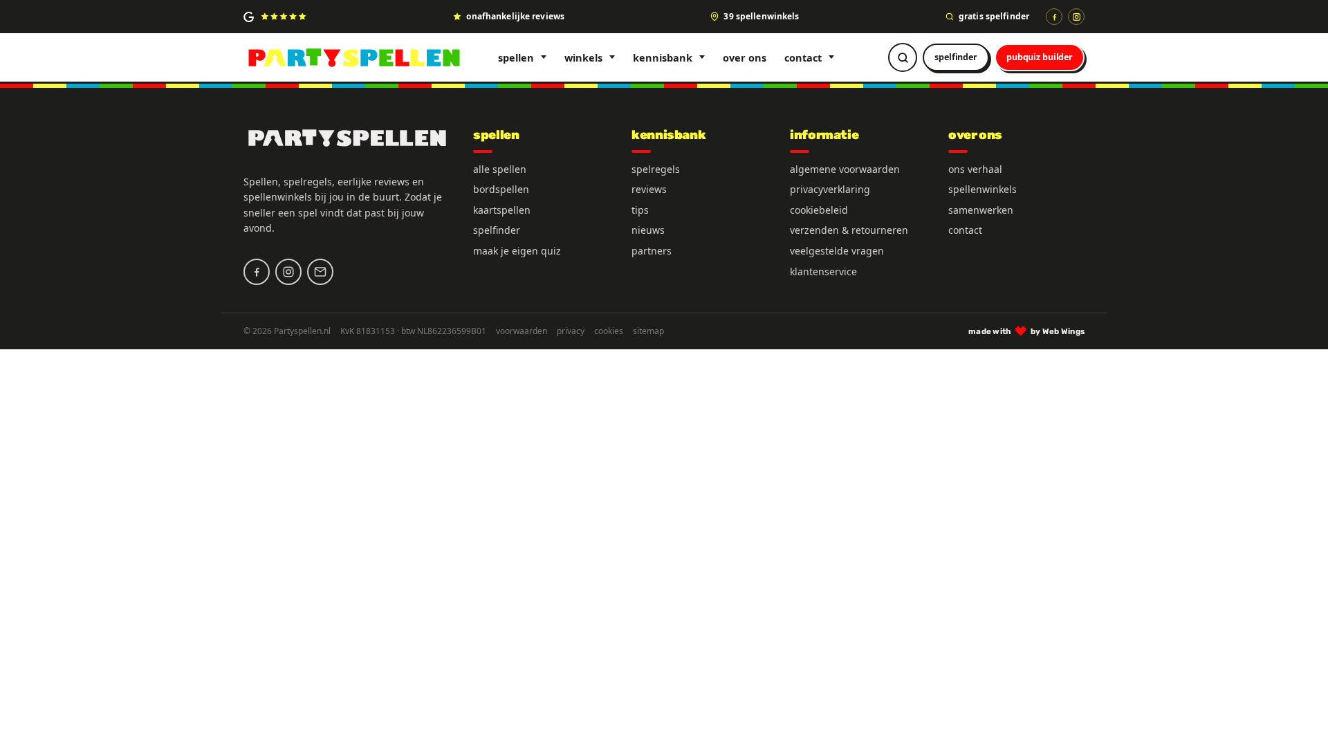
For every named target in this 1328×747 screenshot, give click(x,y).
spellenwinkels (982, 189)
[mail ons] (320, 272)
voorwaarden (521, 331)
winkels (583, 57)
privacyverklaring (830, 189)
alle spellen (499, 169)
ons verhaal (975, 169)
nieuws (648, 230)
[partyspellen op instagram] (1076, 16)
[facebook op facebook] (1054, 16)
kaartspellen (502, 209)
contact (803, 57)
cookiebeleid (819, 209)
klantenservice (823, 271)
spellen (516, 57)
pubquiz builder (1039, 57)
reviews (649, 189)
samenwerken (980, 209)
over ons (744, 57)
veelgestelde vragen (837, 250)
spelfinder (955, 57)
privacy (570, 331)
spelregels (655, 169)
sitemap (648, 331)
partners (651, 250)
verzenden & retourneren (849, 230)
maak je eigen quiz (517, 250)
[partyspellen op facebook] (256, 272)
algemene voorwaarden (845, 169)
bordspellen (501, 189)
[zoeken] (902, 57)
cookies (608, 331)
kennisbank (662, 57)
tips (640, 209)
